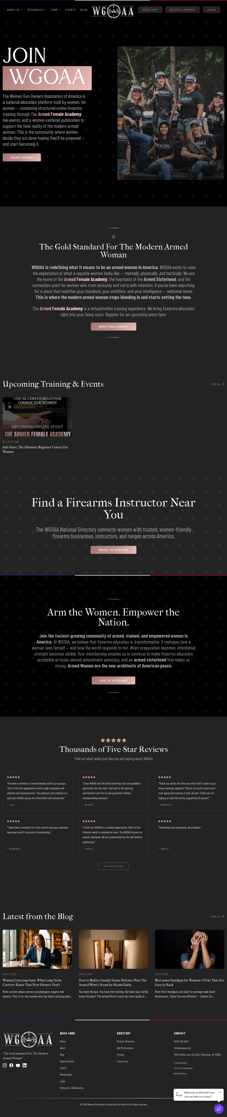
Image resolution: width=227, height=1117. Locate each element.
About (62, 1048)
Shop (54, 9)
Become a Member (182, 9)
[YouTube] (18, 1065)
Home (62, 1041)
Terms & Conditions (183, 1068)
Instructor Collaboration (71, 1088)
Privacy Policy (180, 1062)
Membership (66, 1074)
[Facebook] (11, 1065)
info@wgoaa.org (182, 1048)
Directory (150, 9)
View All (216, 384)
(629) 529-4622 (181, 1041)
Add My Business (125, 1048)
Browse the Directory (113, 550)
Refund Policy (180, 1073)
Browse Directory (125, 1041)
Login (212, 9)
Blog (83, 9)
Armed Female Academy (59, 114)
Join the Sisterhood (113, 680)
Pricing (120, 1054)
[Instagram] (5, 1065)
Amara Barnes (67, 1061)
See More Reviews (113, 866)
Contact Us (122, 1061)
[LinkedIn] (25, 1065)
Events (70, 9)
